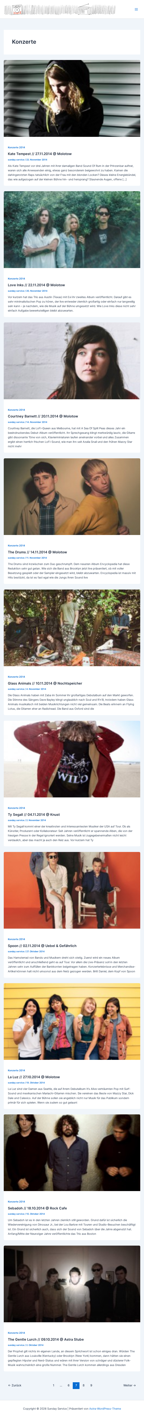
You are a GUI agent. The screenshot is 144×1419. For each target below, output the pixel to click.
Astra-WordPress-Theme (105, 1408)
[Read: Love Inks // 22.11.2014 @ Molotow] (72, 229)
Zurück (14, 1385)
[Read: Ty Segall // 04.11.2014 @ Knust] (72, 758)
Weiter (129, 1385)
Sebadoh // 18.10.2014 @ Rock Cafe (37, 1208)
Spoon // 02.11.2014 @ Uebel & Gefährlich (42, 946)
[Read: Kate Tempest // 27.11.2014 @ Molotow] (72, 98)
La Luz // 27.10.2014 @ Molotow (34, 1077)
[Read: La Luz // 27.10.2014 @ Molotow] (72, 1021)
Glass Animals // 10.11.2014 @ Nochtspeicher (45, 683)
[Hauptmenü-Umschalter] (136, 9)
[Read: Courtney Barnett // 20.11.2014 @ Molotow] (72, 360)
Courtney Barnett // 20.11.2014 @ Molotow (43, 416)
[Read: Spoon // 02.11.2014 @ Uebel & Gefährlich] (72, 890)
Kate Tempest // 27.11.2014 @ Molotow (40, 154)
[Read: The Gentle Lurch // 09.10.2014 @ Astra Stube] (72, 1283)
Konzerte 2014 (16, 147)
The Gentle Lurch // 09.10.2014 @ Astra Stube (46, 1339)
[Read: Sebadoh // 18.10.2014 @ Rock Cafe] (72, 1152)
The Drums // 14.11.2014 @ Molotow (37, 552)
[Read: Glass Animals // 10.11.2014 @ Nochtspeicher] (72, 627)
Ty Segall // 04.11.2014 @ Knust (34, 814)
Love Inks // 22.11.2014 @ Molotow (36, 285)
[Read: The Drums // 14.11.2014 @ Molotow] (72, 496)
